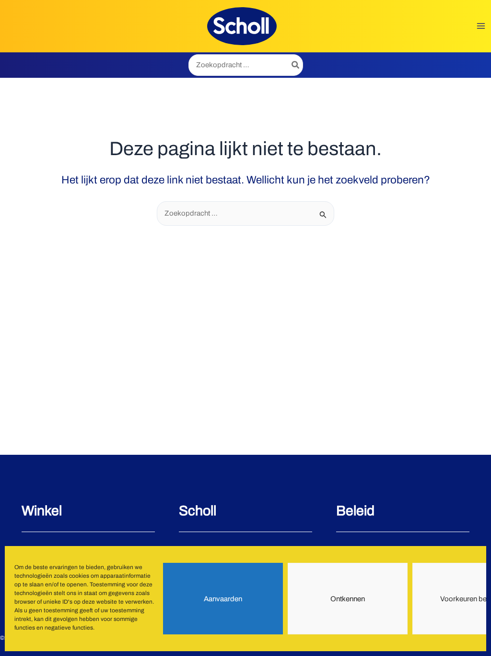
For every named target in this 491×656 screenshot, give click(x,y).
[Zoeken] (296, 65)
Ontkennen (347, 599)
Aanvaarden (223, 599)
